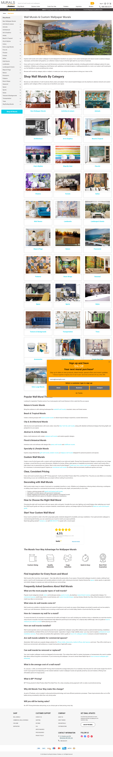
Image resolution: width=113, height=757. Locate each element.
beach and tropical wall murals (54, 491)
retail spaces (86, 642)
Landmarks (6, 64)
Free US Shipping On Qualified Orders (93, 9)
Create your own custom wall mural (80, 465)
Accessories (38, 359)
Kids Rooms (6, 61)
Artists (4, 35)
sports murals (65, 595)
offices (59, 642)
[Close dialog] (109, 361)
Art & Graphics (7, 32)
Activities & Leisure (8, 24)
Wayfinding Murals (8, 104)
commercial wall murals (60, 467)
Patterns (5, 78)
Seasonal (5, 84)
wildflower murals (69, 444)
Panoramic (6, 75)
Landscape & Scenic (8, 67)
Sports (4, 90)
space (92, 580)
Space (4, 87)
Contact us (42, 521)
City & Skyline (7, 41)
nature (45, 595)
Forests (5, 55)
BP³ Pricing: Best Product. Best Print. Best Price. (56, 9)
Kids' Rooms (38, 221)
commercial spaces (29, 597)
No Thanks (79, 393)
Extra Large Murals (8, 47)
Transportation (7, 98)
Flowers (5, 52)
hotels (63, 642)
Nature (5, 72)
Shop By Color (67, 166)
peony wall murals (56, 444)
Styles (4, 93)
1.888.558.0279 (63, 741)
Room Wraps (6, 81)
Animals (5, 27)
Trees (4, 101)
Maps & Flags (7, 70)
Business (79, 387)
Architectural (6, 30)
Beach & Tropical (7, 38)
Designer (100, 387)
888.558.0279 (107, 7)
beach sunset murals (47, 417)
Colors (4, 44)
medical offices (77, 642)
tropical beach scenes (83, 595)
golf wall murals (44, 453)
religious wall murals (67, 453)
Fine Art (5, 50)
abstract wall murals (51, 436)
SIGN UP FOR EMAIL (88, 724)
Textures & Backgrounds (10, 95)
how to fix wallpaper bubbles (79, 634)
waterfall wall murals (60, 409)
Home (4, 13)
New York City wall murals (67, 426)
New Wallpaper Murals (9, 21)
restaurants (69, 642)
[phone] (100, 6)
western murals (54, 453)
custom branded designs (66, 597)
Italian (4, 58)
